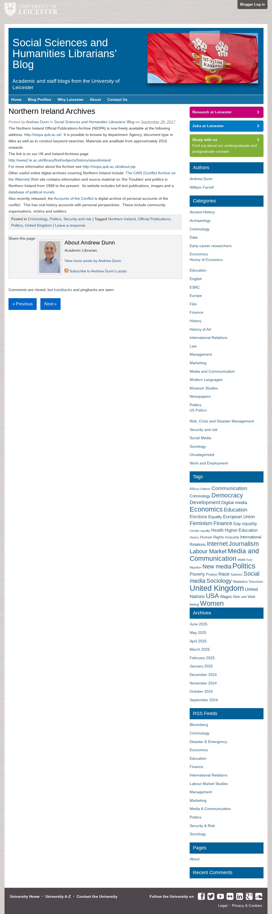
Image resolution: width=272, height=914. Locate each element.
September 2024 (204, 700)
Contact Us (117, 99)
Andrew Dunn (37, 122)
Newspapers (200, 396)
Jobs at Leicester (208, 126)
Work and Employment (209, 463)
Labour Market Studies (209, 784)
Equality (215, 517)
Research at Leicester (212, 112)
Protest (211, 574)
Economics (199, 254)
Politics (55, 219)
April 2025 (198, 641)
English (196, 279)
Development (205, 502)
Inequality (232, 537)
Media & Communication (210, 809)
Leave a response (70, 225)
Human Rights (212, 537)
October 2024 (201, 691)
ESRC (195, 287)
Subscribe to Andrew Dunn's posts (97, 271)
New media (216, 566)
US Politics (198, 410)
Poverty (197, 574)
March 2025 (200, 649)
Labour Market (208, 551)
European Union (239, 516)
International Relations (208, 337)
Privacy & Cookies (247, 905)
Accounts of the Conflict (74, 198)
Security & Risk (202, 826)
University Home (25, 896)
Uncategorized (202, 454)
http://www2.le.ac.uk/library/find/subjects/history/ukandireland (59, 160)
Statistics (240, 581)
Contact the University (97, 896)
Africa (194, 489)
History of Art (200, 329)
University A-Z (58, 896)
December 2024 (203, 674)
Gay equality (245, 523)
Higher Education (241, 530)
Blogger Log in (252, 4)
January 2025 (201, 666)
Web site (239, 597)
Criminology (38, 219)
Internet (217, 543)
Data (194, 237)
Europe (196, 295)
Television (256, 582)
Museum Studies (204, 388)
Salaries (237, 574)
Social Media (200, 438)
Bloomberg (199, 724)
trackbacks (63, 290)
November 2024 (203, 683)
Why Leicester (70, 99)
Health (217, 530)
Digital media (234, 502)
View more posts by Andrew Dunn (93, 261)
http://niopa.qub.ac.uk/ (44, 134)
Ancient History (202, 212)
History (195, 321)
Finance (196, 312)
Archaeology (200, 220)
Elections (198, 516)
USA (212, 595)
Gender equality (200, 530)
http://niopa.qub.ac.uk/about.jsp (109, 166)
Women (212, 603)
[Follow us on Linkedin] (238, 896)
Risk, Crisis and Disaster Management (222, 421)
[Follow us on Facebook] (200, 896)
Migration (195, 567)
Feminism (201, 523)
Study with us (204, 140)
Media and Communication (212, 371)
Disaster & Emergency (208, 741)
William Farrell (202, 187)
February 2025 (202, 658)
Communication (229, 488)
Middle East (244, 559)
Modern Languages (206, 379)
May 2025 (198, 632)
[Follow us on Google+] (248, 896)
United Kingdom (38, 225)
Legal (222, 905)
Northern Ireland (122, 219)
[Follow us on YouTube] (219, 896)
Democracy (227, 495)
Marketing (198, 363)
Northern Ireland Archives (51, 111)
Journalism (244, 543)
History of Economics (206, 260)
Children (205, 489)
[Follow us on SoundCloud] (257, 896)
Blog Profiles (39, 99)
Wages (226, 597)
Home (16, 99)
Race (224, 574)
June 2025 (198, 624)
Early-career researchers (211, 246)
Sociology (198, 446)
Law (193, 346)
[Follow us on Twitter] (209, 896)
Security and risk (77, 219)
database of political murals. (32, 192)
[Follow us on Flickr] (228, 896)
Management (201, 354)
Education (198, 270)
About (95, 99)
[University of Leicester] (31, 12)
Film (193, 304)
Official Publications (154, 219)
